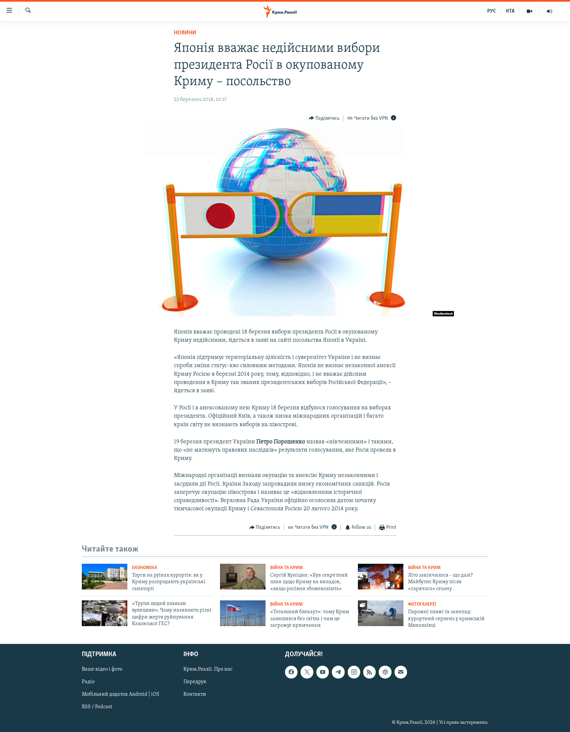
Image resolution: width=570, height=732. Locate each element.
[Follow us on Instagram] (354, 672)
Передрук (194, 682)
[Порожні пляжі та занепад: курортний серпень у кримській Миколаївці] (380, 613)
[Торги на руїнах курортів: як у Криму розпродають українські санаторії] (104, 576)
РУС (491, 11)
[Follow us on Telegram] (338, 672)
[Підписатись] (401, 672)
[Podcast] (385, 672)
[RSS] (369, 672)
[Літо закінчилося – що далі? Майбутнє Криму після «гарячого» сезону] (380, 576)
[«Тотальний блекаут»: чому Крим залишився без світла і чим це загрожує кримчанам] (243, 613)
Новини (185, 33)
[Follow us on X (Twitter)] (307, 672)
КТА (510, 11)
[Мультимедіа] (530, 11)
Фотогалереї (422, 604)
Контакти (194, 694)
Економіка (144, 567)
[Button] (324, 118)
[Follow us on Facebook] (291, 672)
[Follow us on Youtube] (322, 672)
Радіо (88, 682)
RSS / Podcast (97, 707)
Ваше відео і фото (102, 669)
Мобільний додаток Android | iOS (120, 694)
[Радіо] (549, 11)
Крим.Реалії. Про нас (208, 669)
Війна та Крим (286, 567)
